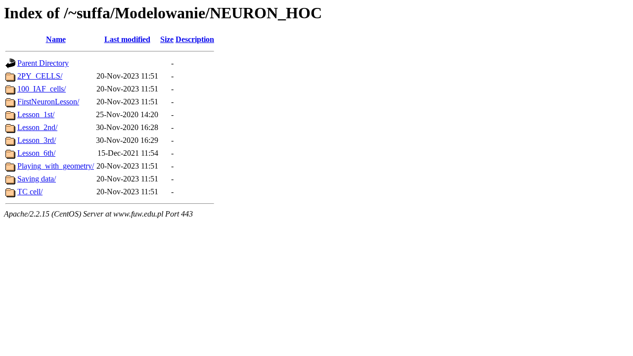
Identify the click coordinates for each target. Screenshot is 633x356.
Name (56, 39)
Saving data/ (36, 179)
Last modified (127, 39)
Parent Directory (43, 63)
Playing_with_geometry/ (55, 166)
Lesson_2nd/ (37, 127)
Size (167, 39)
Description (195, 39)
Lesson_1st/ (35, 114)
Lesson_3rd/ (36, 140)
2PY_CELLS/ (39, 76)
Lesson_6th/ (36, 153)
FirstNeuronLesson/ (48, 101)
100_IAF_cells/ (41, 89)
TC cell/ (30, 191)
